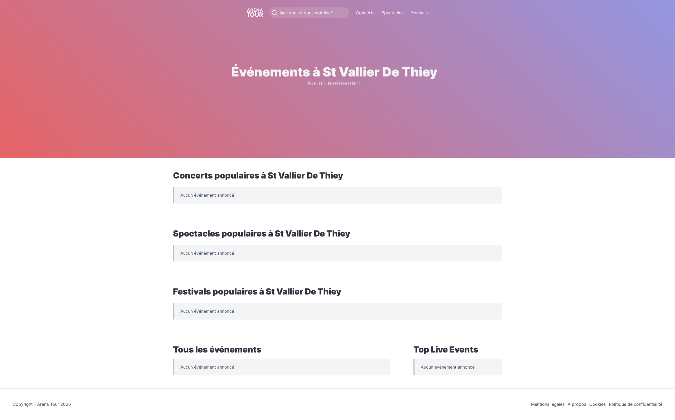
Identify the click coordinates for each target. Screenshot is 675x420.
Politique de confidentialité (635, 404)
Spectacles (392, 12)
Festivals (419, 12)
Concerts (365, 12)
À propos (577, 404)
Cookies (597, 404)
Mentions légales (548, 404)
